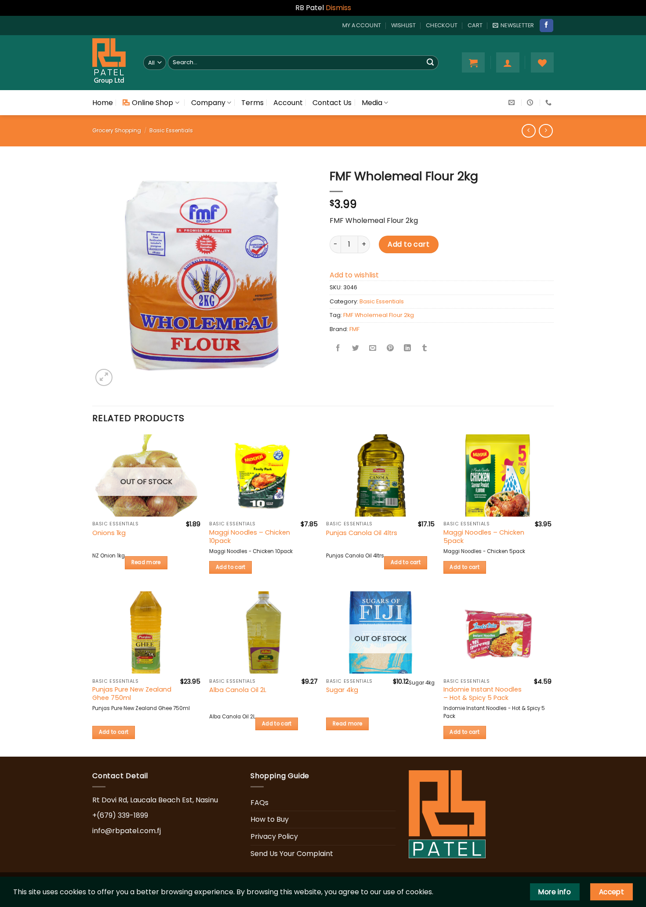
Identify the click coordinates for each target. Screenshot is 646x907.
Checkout (441, 25)
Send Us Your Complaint (291, 854)
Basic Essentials (171, 130)
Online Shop (152, 103)
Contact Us (332, 103)
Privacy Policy (274, 836)
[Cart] (473, 62)
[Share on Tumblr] (424, 349)
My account (361, 25)
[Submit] (430, 62)
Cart (475, 25)
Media (372, 103)
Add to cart (408, 244)
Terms (252, 103)
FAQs (259, 803)
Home (102, 103)
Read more (146, 562)
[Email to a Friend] (373, 349)
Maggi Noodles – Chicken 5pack (483, 536)
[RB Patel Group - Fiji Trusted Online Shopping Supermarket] (111, 62)
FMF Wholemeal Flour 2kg (378, 315)
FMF (354, 329)
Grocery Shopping (116, 130)
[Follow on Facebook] (546, 25)
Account (288, 103)
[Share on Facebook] (338, 349)
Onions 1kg (109, 533)
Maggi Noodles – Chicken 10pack (249, 536)
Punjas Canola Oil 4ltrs (361, 533)
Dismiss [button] (338, 8)
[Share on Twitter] (355, 349)
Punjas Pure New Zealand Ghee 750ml (131, 693)
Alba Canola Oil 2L (237, 690)
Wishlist (403, 25)
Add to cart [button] (231, 567)
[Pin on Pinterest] (390, 349)
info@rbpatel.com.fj (126, 831)
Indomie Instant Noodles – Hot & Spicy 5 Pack (482, 693)
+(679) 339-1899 (120, 815)
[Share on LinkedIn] (407, 349)
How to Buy (269, 819)
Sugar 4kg (342, 690)
